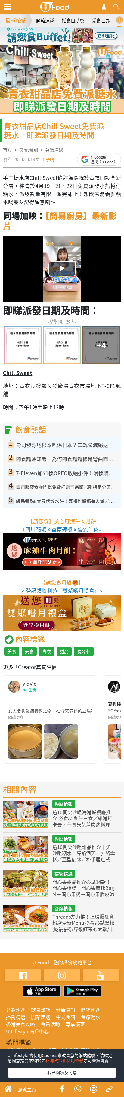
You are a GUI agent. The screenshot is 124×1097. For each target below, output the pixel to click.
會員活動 (50, 1024)
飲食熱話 (40, 1009)
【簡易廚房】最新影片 (60, 221)
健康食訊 (65, 1009)
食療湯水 (90, 1016)
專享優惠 (75, 1024)
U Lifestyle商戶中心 (27, 1031)
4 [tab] (76, 33)
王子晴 (48, 159)
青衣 (46, 651)
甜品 (64, 651)
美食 (11, 651)
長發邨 (84, 651)
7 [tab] (71, 42)
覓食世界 (101, 20)
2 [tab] (57, 33)
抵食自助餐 (73, 20)
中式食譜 (65, 1016)
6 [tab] (62, 42)
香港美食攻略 (20, 1024)
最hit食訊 (28, 150)
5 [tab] (53, 42)
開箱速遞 (45, 20)
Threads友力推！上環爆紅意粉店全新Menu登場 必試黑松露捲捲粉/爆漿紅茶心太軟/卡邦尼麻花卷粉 (83, 926)
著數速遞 (54, 150)
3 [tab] (67, 33)
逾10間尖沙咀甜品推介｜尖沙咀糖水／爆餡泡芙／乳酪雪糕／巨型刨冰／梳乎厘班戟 (83, 853)
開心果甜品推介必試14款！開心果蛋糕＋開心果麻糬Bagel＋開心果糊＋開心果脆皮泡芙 (83, 891)
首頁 (7, 150)
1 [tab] (48, 33)
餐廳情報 (63, 804)
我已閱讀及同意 (62, 1072)
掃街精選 (63, 873)
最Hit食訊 (16, 20)
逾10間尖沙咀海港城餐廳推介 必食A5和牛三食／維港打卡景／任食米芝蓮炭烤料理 (82, 818)
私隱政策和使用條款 (64, 1060)
